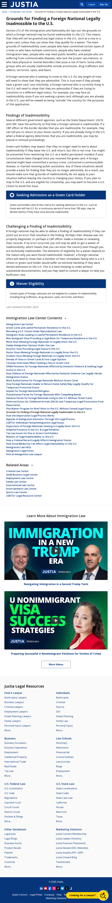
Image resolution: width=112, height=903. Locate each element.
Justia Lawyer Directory (68, 838)
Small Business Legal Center (22, 474)
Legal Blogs (10, 838)
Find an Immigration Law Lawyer (24, 454)
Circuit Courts (11, 807)
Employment (11, 752)
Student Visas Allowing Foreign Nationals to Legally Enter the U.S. (43, 355)
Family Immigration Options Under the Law (30, 345)
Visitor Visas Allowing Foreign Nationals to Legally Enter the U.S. (42, 352)
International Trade (15, 761)
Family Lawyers (12, 721)
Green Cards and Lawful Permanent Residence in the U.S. (38, 327)
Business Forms (13, 843)
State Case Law (64, 797)
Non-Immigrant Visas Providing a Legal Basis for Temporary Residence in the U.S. (51, 338)
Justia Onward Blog (66, 857)
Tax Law (8, 771)
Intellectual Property (15, 757)
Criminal (60, 702)
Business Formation (15, 743)
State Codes (62, 793)
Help (59, 894)
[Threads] (58, 888)
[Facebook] (49, 888)
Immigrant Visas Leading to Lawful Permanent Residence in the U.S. (44, 334)
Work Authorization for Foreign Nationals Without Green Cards (42, 380)
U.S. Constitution (13, 788)
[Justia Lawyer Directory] (71, 888)
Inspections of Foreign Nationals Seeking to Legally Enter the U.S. (43, 426)
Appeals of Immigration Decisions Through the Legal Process (40, 419)
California (61, 802)
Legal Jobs (10, 833)
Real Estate (10, 766)
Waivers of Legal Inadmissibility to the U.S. (30, 436)
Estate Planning (64, 716)
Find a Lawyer (13, 693)
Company (49, 894)
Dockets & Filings (13, 816)
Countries (9, 862)
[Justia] (24, 4)
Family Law (62, 721)
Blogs (59, 766)
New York (61, 812)
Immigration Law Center (21, 12)
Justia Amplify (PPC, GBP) (69, 852)
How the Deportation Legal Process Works (30, 415)
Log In (92, 4)
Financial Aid (62, 752)
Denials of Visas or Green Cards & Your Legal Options (36, 359)
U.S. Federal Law (14, 784)
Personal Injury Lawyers (17, 725)
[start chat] (103, 895)
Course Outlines (65, 757)
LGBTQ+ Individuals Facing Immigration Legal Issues (35, 422)
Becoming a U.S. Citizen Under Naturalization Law (34, 331)
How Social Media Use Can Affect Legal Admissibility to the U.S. (41, 443)
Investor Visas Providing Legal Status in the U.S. (33, 348)
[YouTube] (45, 888)
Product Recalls (12, 848)
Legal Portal (36, 894)
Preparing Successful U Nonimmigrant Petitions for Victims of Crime (56, 653)
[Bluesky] (62, 888)
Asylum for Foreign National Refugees (27, 391)
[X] (66, 888)
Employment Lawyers (16, 711)
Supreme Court (12, 802)
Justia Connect (19, 894)
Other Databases (15, 829)
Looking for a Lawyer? (83, 895)
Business (10, 738)
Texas (59, 816)
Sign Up (104, 4)
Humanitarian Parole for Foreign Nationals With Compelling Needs (43, 394)
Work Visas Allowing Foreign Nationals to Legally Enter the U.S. (41, 341)
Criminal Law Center (17, 471)
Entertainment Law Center (21, 488)
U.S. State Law (65, 784)
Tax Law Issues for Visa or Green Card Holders (32, 433)
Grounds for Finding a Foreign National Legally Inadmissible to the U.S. (45, 412)
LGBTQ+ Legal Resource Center (24, 495)
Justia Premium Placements (71, 843)
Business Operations (15, 747)
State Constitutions (66, 788)
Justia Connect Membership (71, 833)
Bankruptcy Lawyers (15, 697)
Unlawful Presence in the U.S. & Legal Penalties (32, 429)
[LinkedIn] (41, 888)
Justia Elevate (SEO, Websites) (72, 848)
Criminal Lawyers (13, 707)
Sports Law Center (16, 492)
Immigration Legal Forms (20, 450)
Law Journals (63, 761)
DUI (58, 711)
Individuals (63, 693)
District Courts (12, 812)
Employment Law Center (20, 478)
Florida (59, 807)
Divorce (60, 707)
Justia (4, 12)
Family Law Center (16, 481)
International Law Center (20, 485)
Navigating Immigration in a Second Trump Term (56, 584)
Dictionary (61, 743)
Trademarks (11, 857)
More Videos (56, 664)
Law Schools (64, 738)
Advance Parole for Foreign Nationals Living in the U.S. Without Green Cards (49, 398)
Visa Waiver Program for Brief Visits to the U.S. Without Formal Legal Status (49, 408)
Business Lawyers (14, 702)
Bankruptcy (62, 697)
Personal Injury (64, 725)
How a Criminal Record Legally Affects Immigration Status (38, 440)
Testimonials (63, 862)
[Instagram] (54, 888)
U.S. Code (9, 793)
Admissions (62, 747)
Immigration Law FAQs (18, 447)
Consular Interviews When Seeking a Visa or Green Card (37, 363)
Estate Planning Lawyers (17, 716)
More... (8, 730)
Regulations (11, 797)
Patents (8, 852)
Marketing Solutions (69, 829)
